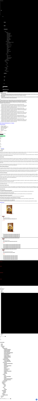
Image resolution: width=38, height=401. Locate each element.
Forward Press (6, 299)
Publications (4, 294)
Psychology (5, 312)
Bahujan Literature (5, 240)
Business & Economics (7, 308)
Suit (4, 325)
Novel (5, 316)
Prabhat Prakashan (7, 350)
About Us (2, 268)
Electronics (3, 322)
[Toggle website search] (4, 83)
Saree (5, 385)
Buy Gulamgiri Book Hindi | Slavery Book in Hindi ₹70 (9, 252)
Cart (1, 334)
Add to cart (1, 134)
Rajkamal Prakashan (7, 349)
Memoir (5, 310)
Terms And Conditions (4, 282)
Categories (2, 292)
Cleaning (4, 330)
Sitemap (2, 271)
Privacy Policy (3, 283)
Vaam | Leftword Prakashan (8, 297)
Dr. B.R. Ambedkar (6, 304)
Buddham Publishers (8, 251)
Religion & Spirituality (7, 313)
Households (3, 329)
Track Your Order (3, 270)
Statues (3, 393)
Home (2, 290)
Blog (1, 267)
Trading (5, 372)
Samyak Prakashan (8, 240)
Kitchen (4, 331)
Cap (4, 327)
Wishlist (2, 277)
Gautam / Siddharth (6, 300)
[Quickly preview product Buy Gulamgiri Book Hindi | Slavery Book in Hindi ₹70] (3, 250)
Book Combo (5, 321)
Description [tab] (2, 148)
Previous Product (3, 93)
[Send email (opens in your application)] (1, 10)
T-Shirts (5, 328)
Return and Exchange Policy (5, 281)
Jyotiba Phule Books (11, 251)
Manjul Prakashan (7, 351)
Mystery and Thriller (6, 317)
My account (2, 276)
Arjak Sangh (5, 302)
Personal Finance (6, 311)
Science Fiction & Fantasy (7, 319)
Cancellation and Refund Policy (5, 280)
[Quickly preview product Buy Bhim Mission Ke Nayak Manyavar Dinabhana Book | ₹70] (3, 217)
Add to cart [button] (3, 216)
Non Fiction (5, 362)
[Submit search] (5, 336)
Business (5, 307)
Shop (1, 291)
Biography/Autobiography (7, 306)
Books (3, 240)
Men (3, 326)
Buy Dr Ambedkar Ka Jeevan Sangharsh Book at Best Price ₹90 (10, 241)
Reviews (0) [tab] (2, 149)
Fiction (4, 374)
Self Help (5, 373)
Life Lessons (5, 309)
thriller (5, 318)
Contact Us (2, 269)
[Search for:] (8, 89)
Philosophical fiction (7, 320)
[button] (0, 99)
